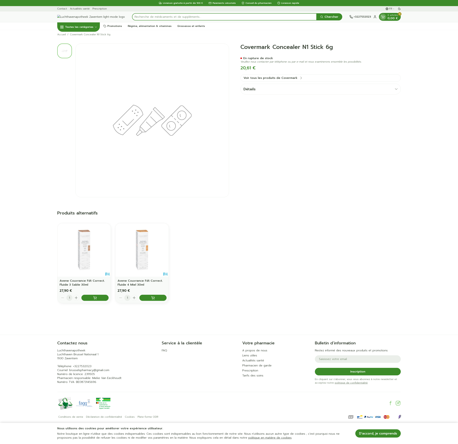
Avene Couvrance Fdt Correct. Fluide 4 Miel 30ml (140, 283)
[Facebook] (390, 403)
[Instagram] (398, 403)
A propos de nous (254, 350)
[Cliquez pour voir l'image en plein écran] (152, 120)
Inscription (357, 371)
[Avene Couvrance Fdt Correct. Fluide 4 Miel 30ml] (142, 250)
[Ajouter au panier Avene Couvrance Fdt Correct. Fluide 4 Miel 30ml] (153, 298)
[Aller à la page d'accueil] (91, 17)
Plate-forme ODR (148, 417)
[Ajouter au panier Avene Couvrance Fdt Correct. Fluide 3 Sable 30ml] (95, 298)
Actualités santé (80, 9)
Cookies (130, 417)
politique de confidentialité (351, 383)
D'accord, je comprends (378, 433)
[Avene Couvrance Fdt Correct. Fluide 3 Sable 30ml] (84, 250)
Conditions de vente (70, 417)
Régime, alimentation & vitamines (150, 26)
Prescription (99, 9)
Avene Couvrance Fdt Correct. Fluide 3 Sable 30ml (82, 283)
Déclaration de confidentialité (104, 417)
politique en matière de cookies (270, 438)
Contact (62, 9)
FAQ (164, 350)
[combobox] (224, 16)
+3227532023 (82, 366)
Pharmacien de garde (257, 365)
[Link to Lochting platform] (400, 417)
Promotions (114, 26)
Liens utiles (249, 355)
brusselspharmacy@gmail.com (89, 370)
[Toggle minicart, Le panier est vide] (383, 17)
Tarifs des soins (252, 376)
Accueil (61, 34)
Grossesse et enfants (191, 26)
